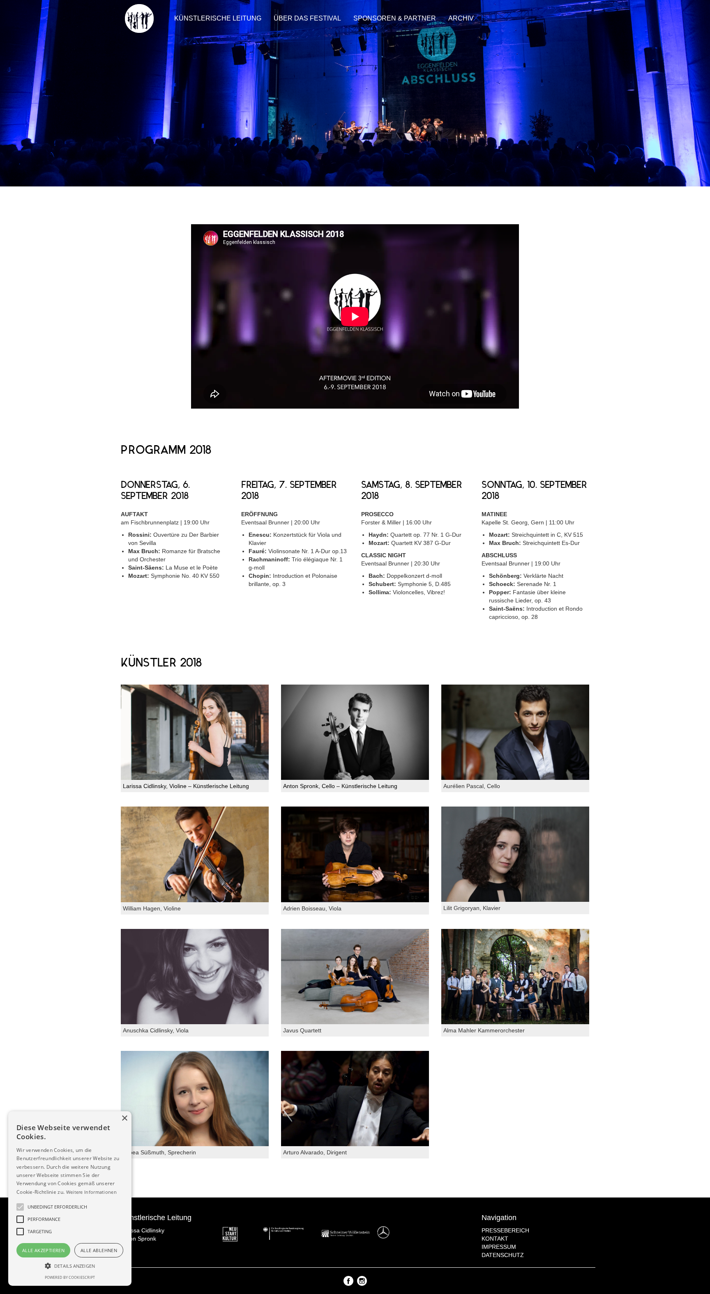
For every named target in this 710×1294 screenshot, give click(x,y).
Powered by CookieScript (70, 1277)
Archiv (461, 18)
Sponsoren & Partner (394, 18)
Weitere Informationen (91, 1192)
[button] (69, 1265)
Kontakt (495, 1238)
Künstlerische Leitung (217, 18)
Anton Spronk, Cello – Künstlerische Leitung (340, 786)
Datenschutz (503, 1255)
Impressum (499, 1246)
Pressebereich (505, 1230)
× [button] (124, 1118)
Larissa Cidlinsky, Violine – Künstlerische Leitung (186, 786)
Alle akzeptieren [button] (43, 1250)
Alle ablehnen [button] (99, 1250)
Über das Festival (307, 18)
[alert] (69, 1198)
